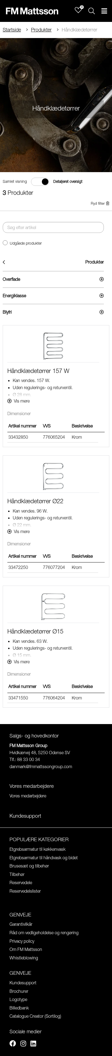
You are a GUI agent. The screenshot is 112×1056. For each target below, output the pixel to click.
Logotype (18, 999)
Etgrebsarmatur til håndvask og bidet (44, 857)
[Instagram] (23, 1044)
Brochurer (19, 991)
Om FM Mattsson (26, 949)
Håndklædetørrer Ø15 (35, 631)
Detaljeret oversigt (67, 181)
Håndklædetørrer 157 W (38, 371)
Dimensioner (19, 413)
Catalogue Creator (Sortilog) (35, 1016)
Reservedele (21, 882)
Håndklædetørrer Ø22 (35, 501)
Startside (12, 30)
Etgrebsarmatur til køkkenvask (38, 849)
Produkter (41, 30)
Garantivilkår (21, 924)
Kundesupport (23, 982)
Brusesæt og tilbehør (29, 866)
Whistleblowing (24, 957)
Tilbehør (17, 874)
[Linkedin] (33, 1044)
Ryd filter (98, 203)
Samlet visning (15, 181)
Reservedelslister (25, 891)
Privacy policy (22, 941)
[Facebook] (13, 1044)
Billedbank (19, 1008)
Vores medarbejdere (28, 795)
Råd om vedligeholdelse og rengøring (44, 932)
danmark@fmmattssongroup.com (41, 766)
